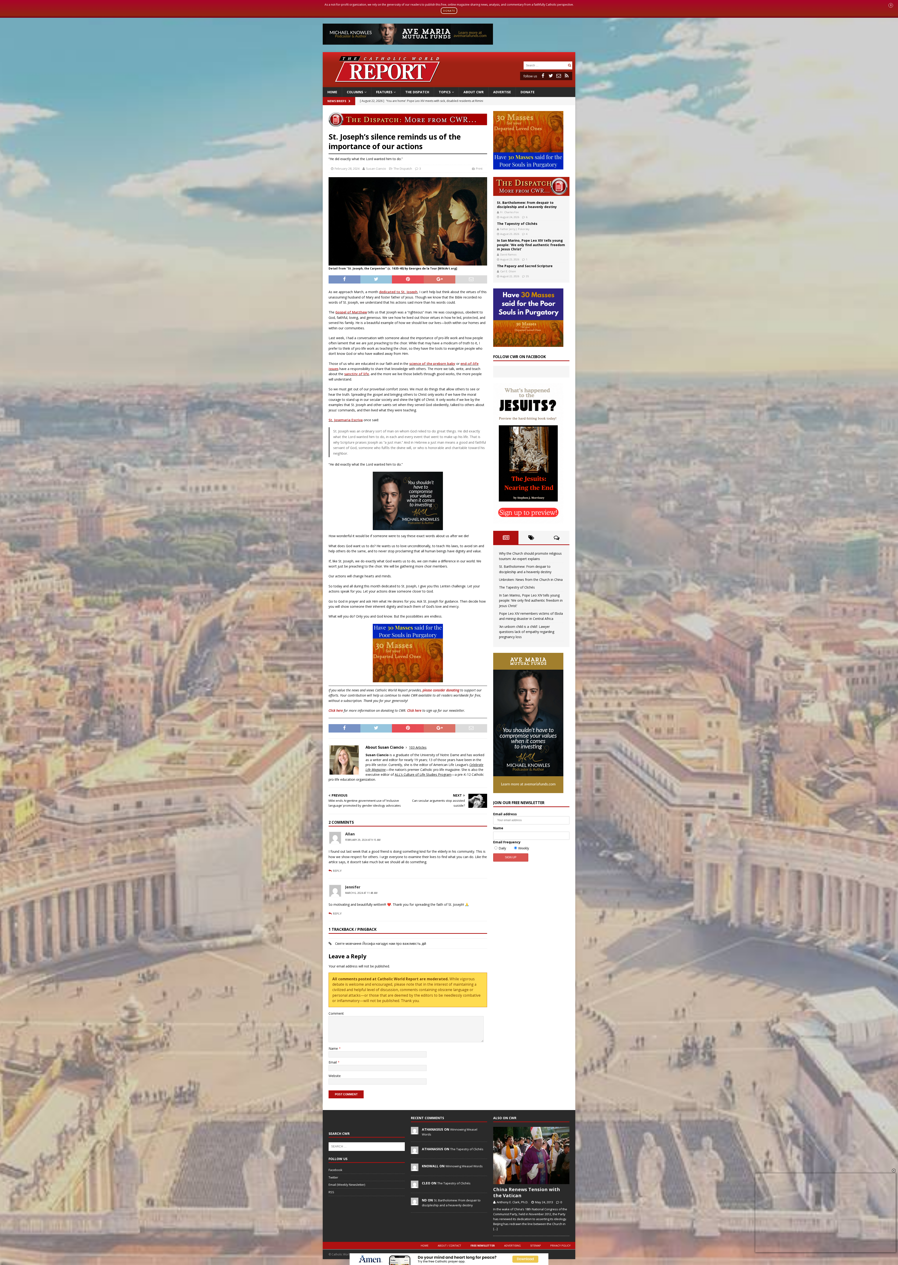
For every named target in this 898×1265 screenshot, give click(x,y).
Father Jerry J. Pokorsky (514, 229)
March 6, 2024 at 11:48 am (361, 893)
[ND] (414, 1202)
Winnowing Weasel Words (464, 1166)
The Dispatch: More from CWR (531, 186)
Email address (505, 814)
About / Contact (449, 1245)
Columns (355, 92)
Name (334, 1048)
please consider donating (441, 690)
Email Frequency (507, 842)
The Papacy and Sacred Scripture (525, 266)
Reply (337, 871)
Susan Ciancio (376, 168)
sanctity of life (356, 374)
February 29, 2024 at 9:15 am (362, 839)
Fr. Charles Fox (509, 212)
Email (333, 1062)
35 (527, 276)
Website (335, 1076)
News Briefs (336, 101)
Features (384, 92)
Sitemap (535, 1245)
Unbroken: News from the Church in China (531, 579)
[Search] (569, 65)
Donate (528, 92)
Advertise (502, 92)
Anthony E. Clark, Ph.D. (512, 1202)
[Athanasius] (414, 1132)
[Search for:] (545, 65)
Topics (445, 92)
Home (332, 92)
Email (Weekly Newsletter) (347, 1184)
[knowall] (414, 1168)
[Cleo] (414, 1185)
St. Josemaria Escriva (346, 420)
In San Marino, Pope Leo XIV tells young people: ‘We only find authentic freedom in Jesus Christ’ (531, 244)
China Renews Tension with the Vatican (526, 1192)
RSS (331, 1192)
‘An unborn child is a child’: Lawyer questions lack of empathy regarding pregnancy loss (526, 631)
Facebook (335, 1170)
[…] (495, 1229)
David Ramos (508, 254)
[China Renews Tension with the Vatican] (531, 1155)
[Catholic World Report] (449, 84)
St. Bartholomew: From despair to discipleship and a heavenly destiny (527, 204)
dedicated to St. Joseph (398, 292)
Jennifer (352, 887)
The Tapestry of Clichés (517, 223)
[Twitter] (550, 75)
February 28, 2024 (347, 168)
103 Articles (418, 747)
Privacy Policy (560, 1245)
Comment (336, 1013)
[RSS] (566, 75)
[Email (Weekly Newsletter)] (558, 75)
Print (479, 168)
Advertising (512, 1245)
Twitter (333, 1177)
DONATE (449, 10)
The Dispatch (417, 92)
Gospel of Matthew (351, 312)
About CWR (473, 92)
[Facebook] (542, 75)
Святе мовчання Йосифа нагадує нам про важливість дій (380, 943)
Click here (336, 710)
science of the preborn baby (432, 363)
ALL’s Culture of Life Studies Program (423, 774)
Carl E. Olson (508, 271)
